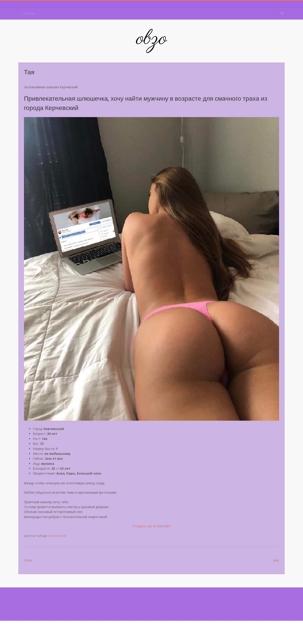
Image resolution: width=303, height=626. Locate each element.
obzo (151, 38)
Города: (29, 13)
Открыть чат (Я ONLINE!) (151, 526)
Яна (276, 560)
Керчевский (57, 536)
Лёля (28, 560)
